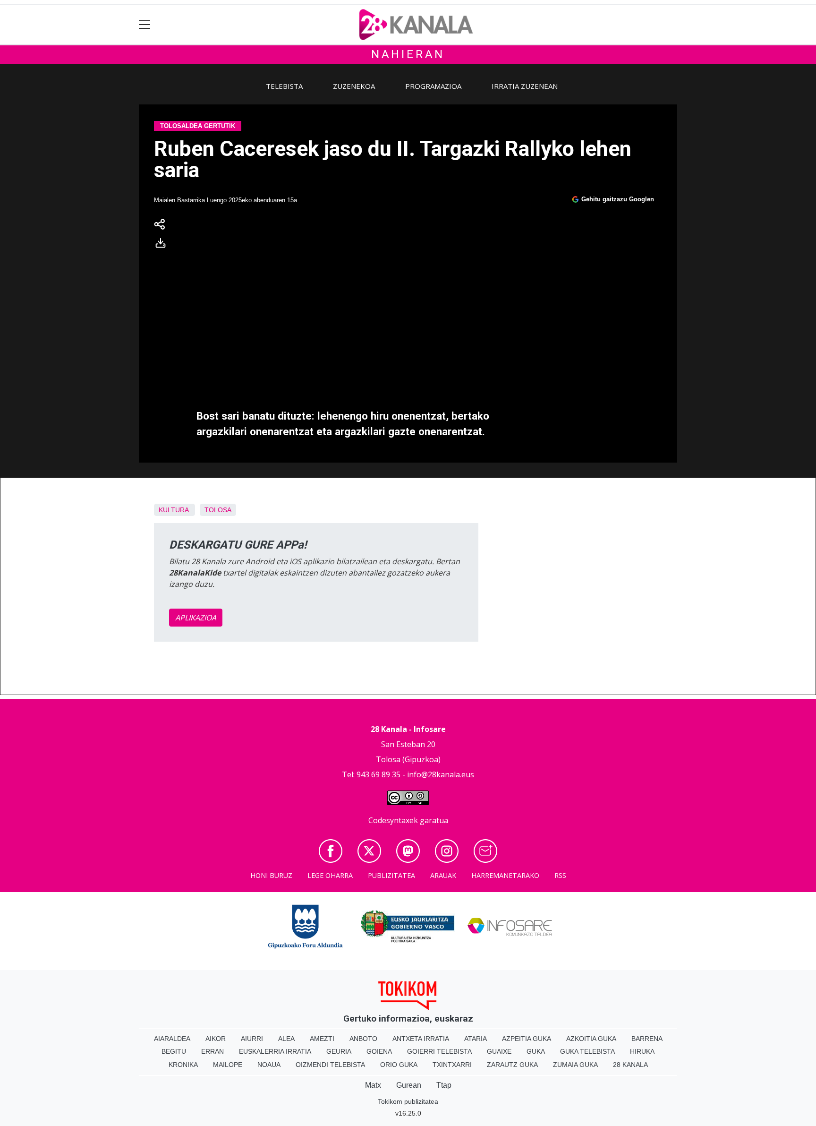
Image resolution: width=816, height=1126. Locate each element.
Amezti (322, 1038)
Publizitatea (391, 875)
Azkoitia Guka (591, 1038)
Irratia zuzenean (525, 86)
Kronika (183, 1064)
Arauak (443, 875)
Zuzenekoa (354, 86)
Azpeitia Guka (526, 1038)
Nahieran (408, 54)
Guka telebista (587, 1051)
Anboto (363, 1038)
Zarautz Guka (512, 1064)
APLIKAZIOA (195, 617)
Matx (373, 1085)
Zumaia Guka (575, 1064)
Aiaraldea (172, 1038)
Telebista (284, 86)
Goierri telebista (439, 1051)
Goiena (379, 1051)
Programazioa (433, 86)
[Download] (163, 245)
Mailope (227, 1064)
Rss (560, 875)
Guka (536, 1051)
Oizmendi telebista (330, 1064)
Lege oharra (330, 875)
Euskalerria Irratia (275, 1051)
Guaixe (499, 1051)
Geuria (338, 1051)
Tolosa (217, 510)
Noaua (268, 1064)
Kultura (173, 510)
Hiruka (642, 1051)
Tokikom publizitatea (408, 1101)
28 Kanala (630, 1064)
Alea (286, 1038)
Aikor (215, 1038)
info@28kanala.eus (440, 774)
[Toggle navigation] (145, 25)
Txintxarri (452, 1064)
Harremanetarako (505, 875)
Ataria (475, 1038)
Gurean (408, 1085)
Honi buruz (271, 875)
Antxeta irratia (420, 1038)
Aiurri (252, 1038)
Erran (212, 1051)
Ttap (443, 1085)
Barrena (647, 1038)
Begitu (174, 1051)
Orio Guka (398, 1064)
